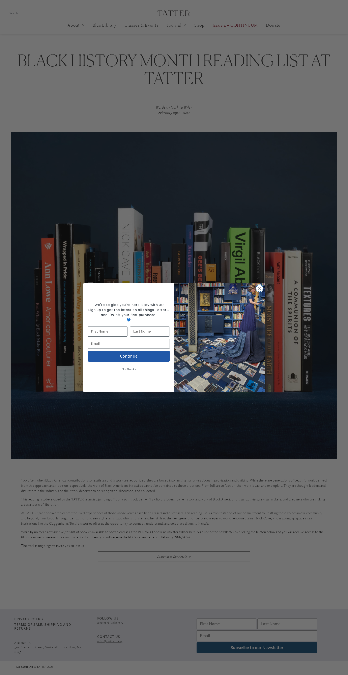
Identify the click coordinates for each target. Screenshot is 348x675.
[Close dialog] (259, 288)
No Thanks (129, 369)
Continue (129, 356)
